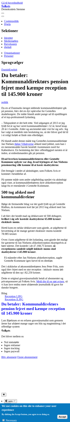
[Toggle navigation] (2, 13)
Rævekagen (10, 44)
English (13, 69)
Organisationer (12, 52)
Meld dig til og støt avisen (50, 281)
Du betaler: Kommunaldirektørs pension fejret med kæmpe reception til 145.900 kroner (33, 308)
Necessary (11, 420)
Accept (62, 417)
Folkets (5, 6)
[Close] (2, 16)
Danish (5, 69)
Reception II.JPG (14, 299)
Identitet (8, 37)
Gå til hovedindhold (12, 2)
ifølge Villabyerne (24, 144)
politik (4, 102)
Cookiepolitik (11, 21)
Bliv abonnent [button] (8, 357)
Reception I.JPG (13, 296)
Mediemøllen (11, 41)
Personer (8, 55)
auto (10, 401)
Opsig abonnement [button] (27, 357)
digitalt (7, 47)
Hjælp (7, 24)
